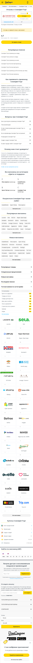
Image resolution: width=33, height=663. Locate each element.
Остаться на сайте (16, 659)
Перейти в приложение (16, 655)
